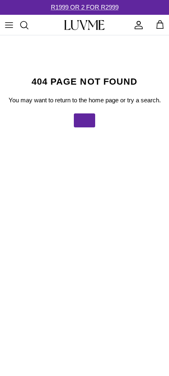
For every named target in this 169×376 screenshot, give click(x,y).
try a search (143, 100)
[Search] (28, 25)
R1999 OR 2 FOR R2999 (85, 7)
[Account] (137, 25)
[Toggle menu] (9, 25)
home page (104, 100)
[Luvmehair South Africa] (84, 25)
